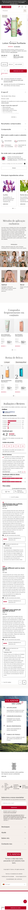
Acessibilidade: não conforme (14, 879)
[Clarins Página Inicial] (6, 7)
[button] (14, 92)
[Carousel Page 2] (11, 41)
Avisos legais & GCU (21, 876)
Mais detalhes (13, 52)
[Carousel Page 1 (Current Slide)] (10, 41)
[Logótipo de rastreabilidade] (3, 158)
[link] (18, 56)
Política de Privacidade (9, 812)
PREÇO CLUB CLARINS (18, 56)
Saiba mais (5, 203)
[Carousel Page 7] (17, 41)
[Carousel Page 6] (16, 41)
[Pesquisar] (25, 10)
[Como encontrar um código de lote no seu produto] (25, 164)
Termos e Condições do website (14, 873)
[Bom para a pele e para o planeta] (2, 137)
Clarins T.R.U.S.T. (12, 159)
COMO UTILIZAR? (5, 102)
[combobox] (14, 884)
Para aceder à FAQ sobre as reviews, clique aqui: (14, 407)
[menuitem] (19, 7)
